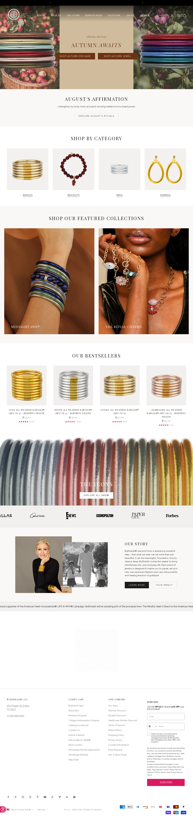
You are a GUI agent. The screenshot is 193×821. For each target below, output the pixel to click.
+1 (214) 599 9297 (15, 715)
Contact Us (74, 730)
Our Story (113, 705)
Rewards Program (77, 715)
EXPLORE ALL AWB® (96, 495)
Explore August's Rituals (96, 116)
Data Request (115, 750)
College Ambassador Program (83, 720)
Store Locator (75, 745)
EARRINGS (165, 195)
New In (41, 15)
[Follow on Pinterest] (37, 797)
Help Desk (73, 759)
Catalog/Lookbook (78, 725)
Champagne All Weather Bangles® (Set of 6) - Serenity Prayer (166, 413)
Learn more (137, 585)
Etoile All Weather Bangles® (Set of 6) (120, 411)
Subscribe (73, 710)
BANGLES (27, 195)
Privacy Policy (115, 740)
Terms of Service (116, 725)
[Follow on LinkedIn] (67, 797)
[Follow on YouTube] (45, 797)
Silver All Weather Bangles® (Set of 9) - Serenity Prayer (73, 411)
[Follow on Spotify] (74, 797)
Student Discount (117, 715)
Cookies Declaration (118, 745)
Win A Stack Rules (117, 755)
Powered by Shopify (92, 810)
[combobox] (152, 726)
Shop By (56, 15)
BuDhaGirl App (76, 705)
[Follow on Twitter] (15, 797)
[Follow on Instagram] (22, 797)
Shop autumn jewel (117, 56)
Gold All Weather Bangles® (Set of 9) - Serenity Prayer (27, 411)
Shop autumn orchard (75, 56)
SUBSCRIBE (166, 782)
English (159, 15)
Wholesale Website (78, 755)
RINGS (119, 195)
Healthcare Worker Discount (122, 720)
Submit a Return (76, 735)
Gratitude (114, 15)
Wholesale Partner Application (84, 750)
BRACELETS (74, 195)
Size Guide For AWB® (79, 740)
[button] (96, 650)
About (130, 15)
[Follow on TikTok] (52, 797)
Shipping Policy (116, 735)
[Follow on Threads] (30, 797)
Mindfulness (93, 15)
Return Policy (115, 730)
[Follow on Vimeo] (59, 797)
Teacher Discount (117, 710)
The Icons (73, 15)
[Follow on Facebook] (8, 797)
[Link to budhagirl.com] (27, 385)
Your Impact (164, 585)
